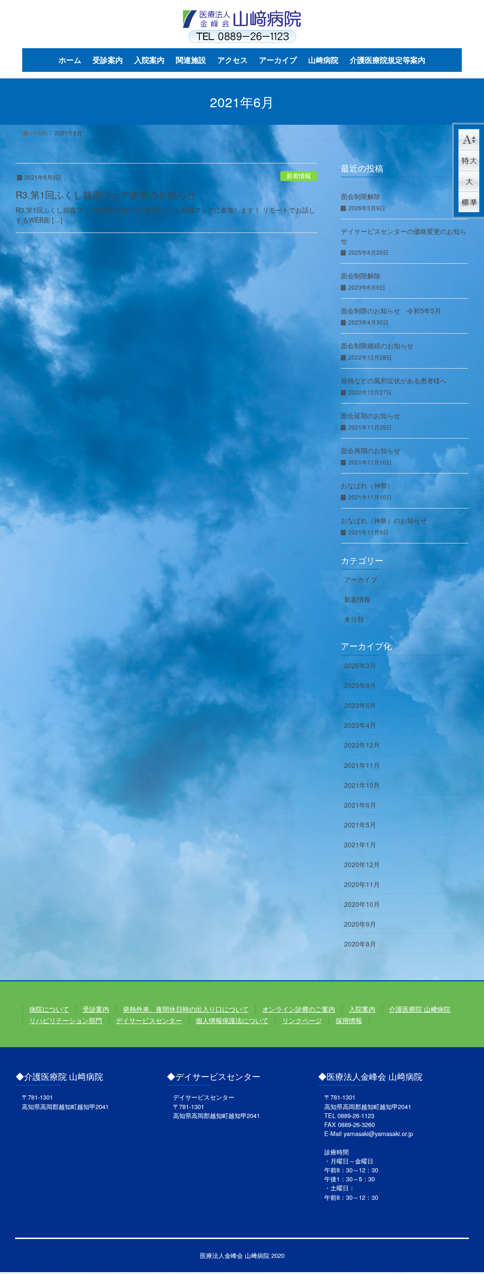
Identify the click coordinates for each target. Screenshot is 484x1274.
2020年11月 (362, 884)
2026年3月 (360, 665)
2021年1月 (360, 844)
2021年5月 (360, 824)
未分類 (354, 619)
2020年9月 (360, 924)
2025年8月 (360, 685)
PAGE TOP (463, 1227)
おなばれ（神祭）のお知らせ (384, 520)
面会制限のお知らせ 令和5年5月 (391, 310)
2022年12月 (362, 744)
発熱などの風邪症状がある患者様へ (394, 380)
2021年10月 (362, 785)
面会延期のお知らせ (370, 415)
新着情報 (298, 175)
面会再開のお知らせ (370, 450)
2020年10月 (362, 904)
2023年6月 (360, 705)
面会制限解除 (360, 196)
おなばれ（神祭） (367, 485)
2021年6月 (360, 804)
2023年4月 (360, 725)
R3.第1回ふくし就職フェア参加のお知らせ (106, 194)
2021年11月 (362, 765)
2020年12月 (362, 864)
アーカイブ (360, 579)
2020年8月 (360, 943)
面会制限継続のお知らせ (377, 345)
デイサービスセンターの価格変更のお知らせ (404, 235)
